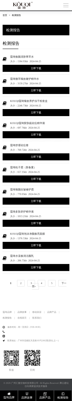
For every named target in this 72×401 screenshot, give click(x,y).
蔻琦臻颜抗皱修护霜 (22, 189)
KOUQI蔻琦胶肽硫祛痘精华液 (27, 123)
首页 (5, 15)
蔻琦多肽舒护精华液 (22, 211)
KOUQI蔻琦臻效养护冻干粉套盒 (29, 101)
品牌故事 (22, 312)
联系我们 (36, 318)
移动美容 (36, 312)
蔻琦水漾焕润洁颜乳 (22, 256)
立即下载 (36, 68)
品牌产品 (51, 312)
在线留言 (22, 318)
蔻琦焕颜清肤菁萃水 (22, 56)
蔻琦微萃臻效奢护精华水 (24, 78)
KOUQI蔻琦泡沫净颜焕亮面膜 (27, 233)
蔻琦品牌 (7, 312)
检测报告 (7, 318)
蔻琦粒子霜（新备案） (23, 167)
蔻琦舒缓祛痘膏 (19, 145)
